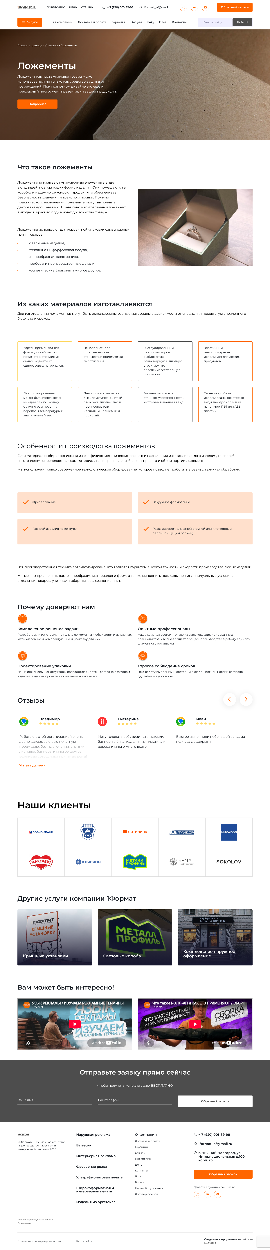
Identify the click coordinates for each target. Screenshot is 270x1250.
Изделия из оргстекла (96, 1202)
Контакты (179, 22)
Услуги (32, 22)
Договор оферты (146, 1194)
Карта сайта (84, 1241)
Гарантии (119, 22)
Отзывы (87, 7)
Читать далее (31, 765)
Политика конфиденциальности (39, 1241)
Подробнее (37, 104)
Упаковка (51, 45)
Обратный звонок (235, 7)
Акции (137, 22)
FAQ (150, 22)
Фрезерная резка (91, 1167)
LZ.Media (210, 1242)
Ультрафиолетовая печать (99, 1177)
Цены (73, 7)
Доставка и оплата (92, 22)
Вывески (84, 1145)
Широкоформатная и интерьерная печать (95, 1189)
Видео (139, 1182)
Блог (162, 22)
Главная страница (29, 45)
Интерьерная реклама (96, 1156)
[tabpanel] (135, 84)
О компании (62, 22)
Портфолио (56, 7)
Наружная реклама (93, 1135)
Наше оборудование (149, 1188)
